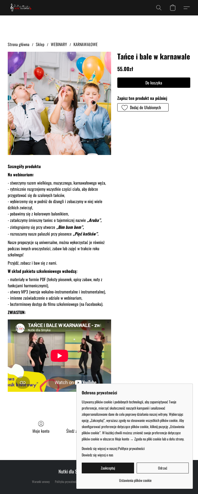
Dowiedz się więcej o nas (97, 454)
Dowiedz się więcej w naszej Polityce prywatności (113, 448)
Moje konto (41, 431)
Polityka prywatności (66, 482)
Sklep (40, 44)
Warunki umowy (41, 482)
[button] (21, 8)
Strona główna (18, 44)
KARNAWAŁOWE (85, 44)
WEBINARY (59, 44)
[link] (135, 478)
